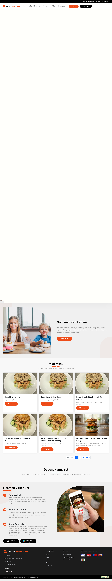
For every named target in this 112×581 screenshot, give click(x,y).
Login (73, 6)
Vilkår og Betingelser (58, 6)
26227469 (106, 1)
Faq (47, 562)
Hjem (24, 6)
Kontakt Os (46, 6)
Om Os (29, 6)
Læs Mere (64, 338)
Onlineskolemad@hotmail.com (14, 558)
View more (11, 404)
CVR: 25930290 (10, 565)
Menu (35, 6)
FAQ (40, 6)
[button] (1, 301)
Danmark (8, 555)
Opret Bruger (86, 6)
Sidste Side (86, 457)
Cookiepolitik (66, 560)
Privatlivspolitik (67, 554)
